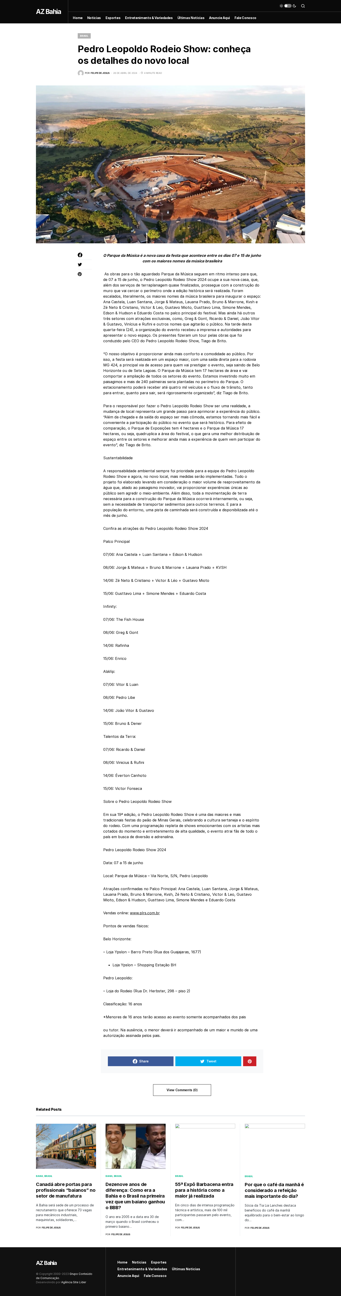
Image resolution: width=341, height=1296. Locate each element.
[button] (288, 6)
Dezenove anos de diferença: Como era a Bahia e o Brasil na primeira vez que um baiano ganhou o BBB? (135, 1196)
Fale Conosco (155, 1276)
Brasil (84, 35)
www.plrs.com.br (145, 913)
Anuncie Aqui (128, 1276)
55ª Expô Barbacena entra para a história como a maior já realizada (204, 1190)
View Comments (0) (182, 1090)
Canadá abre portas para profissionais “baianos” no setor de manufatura (66, 1190)
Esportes (159, 1262)
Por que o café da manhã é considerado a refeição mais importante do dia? (274, 1190)
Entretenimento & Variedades (142, 1269)
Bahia (39, 1176)
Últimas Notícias (186, 1269)
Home (122, 1262)
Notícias (139, 1262)
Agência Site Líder (73, 1282)
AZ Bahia (48, 12)
